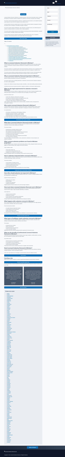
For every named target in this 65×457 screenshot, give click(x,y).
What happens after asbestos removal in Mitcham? (16, 56)
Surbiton (8, 315)
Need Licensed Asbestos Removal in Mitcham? (16, 59)
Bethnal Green (9, 365)
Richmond (9, 327)
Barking (8, 415)
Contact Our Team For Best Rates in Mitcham (23, 170)
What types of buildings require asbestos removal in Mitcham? (18, 57)
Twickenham (9, 336)
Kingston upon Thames (11, 317)
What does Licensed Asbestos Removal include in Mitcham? (17, 51)
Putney (8, 306)
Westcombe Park (10, 364)
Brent (8, 394)
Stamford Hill (9, 395)
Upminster (9, 440)
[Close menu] (56, 1)
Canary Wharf (9, 357)
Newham (8, 397)
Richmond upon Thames (11, 331)
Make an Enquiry (32, 447)
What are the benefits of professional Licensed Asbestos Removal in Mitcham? (20, 58)
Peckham (8, 325)
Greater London (9, 372)
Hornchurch (9, 439)
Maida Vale (9, 347)
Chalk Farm (9, 361)
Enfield (8, 436)
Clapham (8, 305)
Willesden (8, 370)
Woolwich (8, 385)
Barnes (8, 321)
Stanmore (8, 424)
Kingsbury (8, 402)
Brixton (8, 310)
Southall (8, 382)
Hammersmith (9, 328)
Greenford (9, 383)
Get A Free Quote (23, 287)
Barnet (8, 431)
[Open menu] (53, 3)
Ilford (8, 419)
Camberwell (9, 322)
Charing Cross (9, 337)
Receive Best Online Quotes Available (23, 119)
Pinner (8, 425)
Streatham (9, 299)
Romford (8, 438)
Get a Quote (23, 14)
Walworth (8, 330)
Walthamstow (9, 418)
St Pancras (9, 351)
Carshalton (9, 297)
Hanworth (8, 360)
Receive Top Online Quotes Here (23, 215)
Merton (8, 293)
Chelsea (8, 319)
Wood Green (9, 409)
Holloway (8, 379)
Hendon (8, 400)
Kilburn (8, 352)
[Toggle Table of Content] (5, 43)
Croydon (8, 303)
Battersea (8, 307)
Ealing (8, 378)
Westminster (9, 333)
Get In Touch (52, 37)
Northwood (9, 437)
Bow (8, 377)
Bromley (8, 373)
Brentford (8, 343)
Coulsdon (8, 318)
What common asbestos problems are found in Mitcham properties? (18, 52)
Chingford (8, 433)
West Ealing (9, 366)
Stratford (8, 390)
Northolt (8, 407)
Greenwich (9, 345)
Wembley (8, 384)
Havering (8, 442)
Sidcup (8, 389)
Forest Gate (9, 406)
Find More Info (11, 60)
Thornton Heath (9, 298)
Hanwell (8, 367)
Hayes (8, 403)
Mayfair (8, 339)
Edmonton (9, 426)
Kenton (8, 413)
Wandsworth (9, 304)
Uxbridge (8, 430)
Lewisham (9, 341)
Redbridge (9, 421)
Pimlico (8, 323)
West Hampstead (10, 371)
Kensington (9, 329)
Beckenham (9, 324)
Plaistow (8, 388)
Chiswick (8, 335)
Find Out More (23, 255)
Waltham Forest (9, 420)
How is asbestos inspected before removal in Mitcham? (16, 53)
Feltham (8, 376)
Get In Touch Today (23, 38)
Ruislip (8, 427)
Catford (8, 334)
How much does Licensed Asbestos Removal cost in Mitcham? (18, 55)
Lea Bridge (9, 391)
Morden (8, 294)
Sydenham (9, 313)
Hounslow (8, 353)
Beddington (9, 300)
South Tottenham (10, 401)
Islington (8, 359)
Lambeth (8, 309)
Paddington (9, 342)
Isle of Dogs (9, 349)
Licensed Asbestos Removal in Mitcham (13, 45)
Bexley (8, 414)
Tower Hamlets (9, 358)
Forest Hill (9, 316)
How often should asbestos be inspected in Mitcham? (16, 54)
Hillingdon (8, 408)
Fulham (8, 311)
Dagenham (9, 432)
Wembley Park (9, 396)
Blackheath (9, 346)
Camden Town (9, 354)
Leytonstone (9, 412)
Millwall (8, 348)
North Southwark (10, 340)
